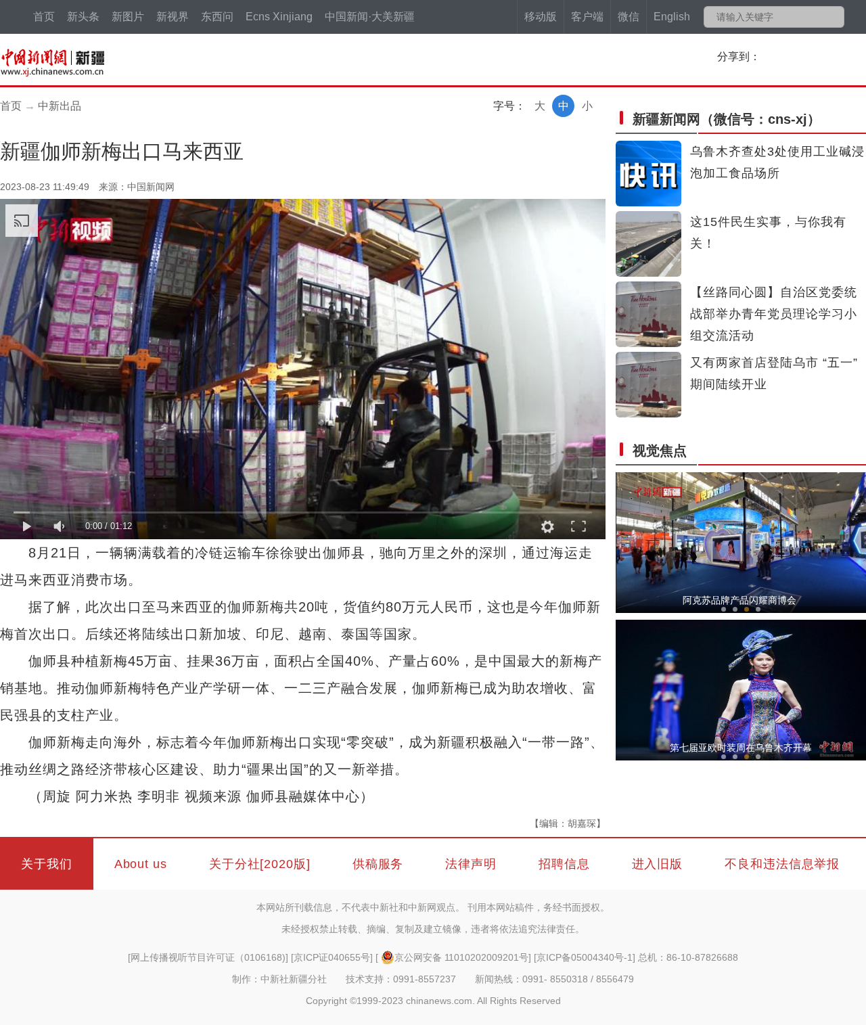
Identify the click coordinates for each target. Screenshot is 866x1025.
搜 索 (833, 17)
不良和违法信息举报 (782, 864)
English (672, 16)
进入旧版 (657, 864)
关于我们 (46, 864)
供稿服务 (378, 864)
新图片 (128, 16)
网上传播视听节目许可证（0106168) (208, 957)
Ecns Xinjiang (279, 16)
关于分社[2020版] (260, 864)
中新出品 (59, 106)
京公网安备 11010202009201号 (461, 957)
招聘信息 (564, 864)
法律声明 (471, 864)
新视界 (172, 16)
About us (140, 864)
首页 (44, 16)
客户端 (587, 16)
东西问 (217, 16)
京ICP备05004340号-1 (585, 957)
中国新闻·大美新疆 (370, 16)
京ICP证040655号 (332, 957)
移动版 (540, 16)
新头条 (83, 16)
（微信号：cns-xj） (727, 119)
